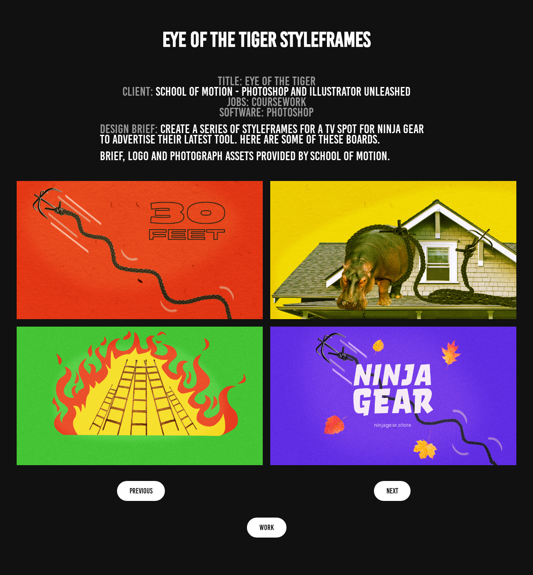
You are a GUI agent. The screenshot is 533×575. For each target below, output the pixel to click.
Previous (141, 491)
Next (392, 491)
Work (266, 527)
